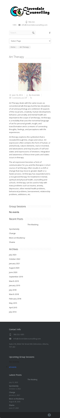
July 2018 (12, 290)
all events (12, 367)
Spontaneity (14, 229)
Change (12, 233)
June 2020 (13, 272)
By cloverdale (34, 95)
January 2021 (14, 263)
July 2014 (12, 312)
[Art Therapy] (30, 77)
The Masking (23, 224)
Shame (12, 242)
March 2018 (14, 294)
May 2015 (13, 303)
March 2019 (14, 281)
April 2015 (13, 307)
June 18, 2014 (17, 95)
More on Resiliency (17, 238)
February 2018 (15, 298)
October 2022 (14, 259)
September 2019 (16, 276)
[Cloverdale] (30, 16)
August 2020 (14, 268)
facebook (50, 33)
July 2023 (12, 254)
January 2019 (14, 285)
